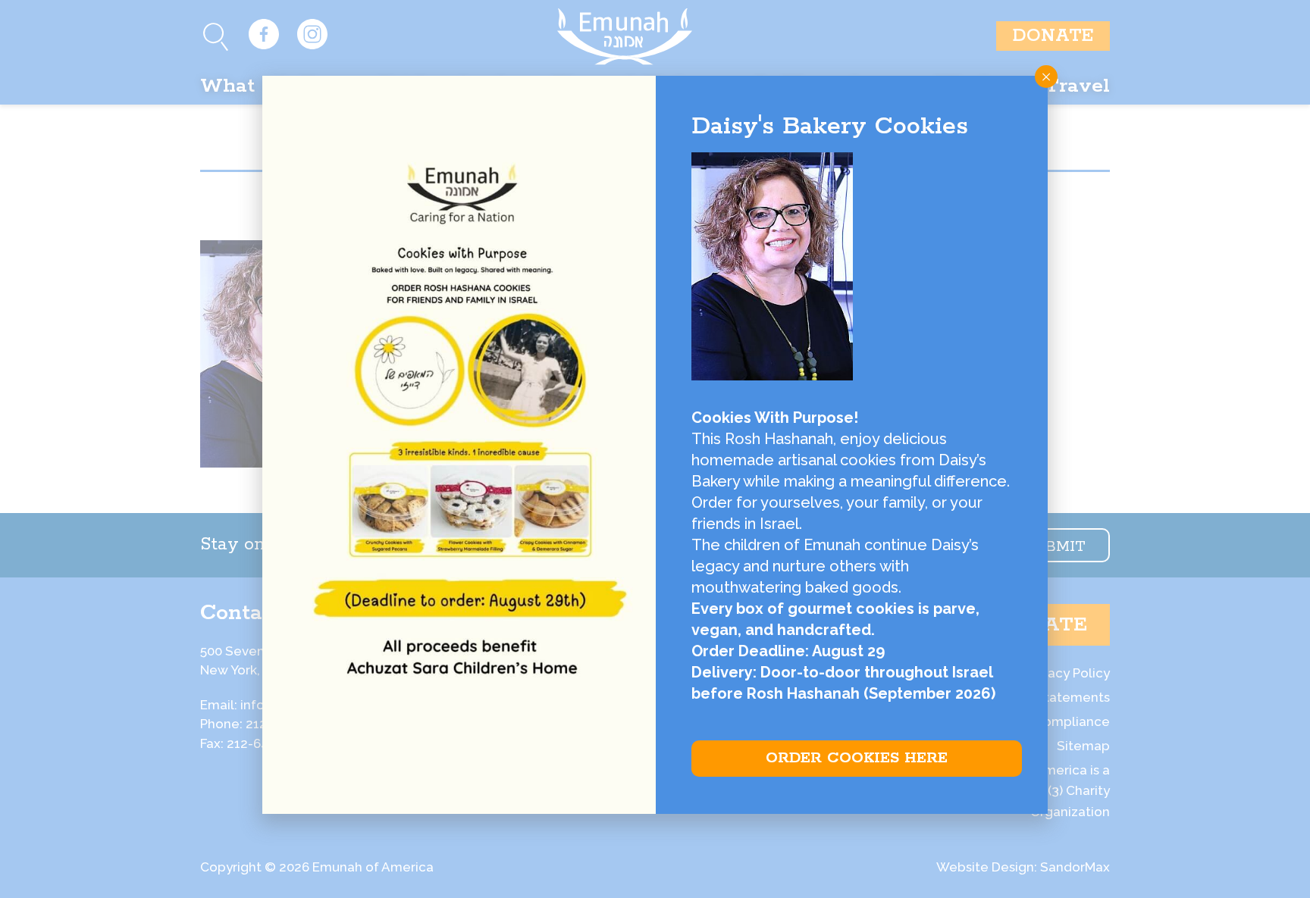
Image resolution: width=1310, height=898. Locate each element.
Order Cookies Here (857, 758)
